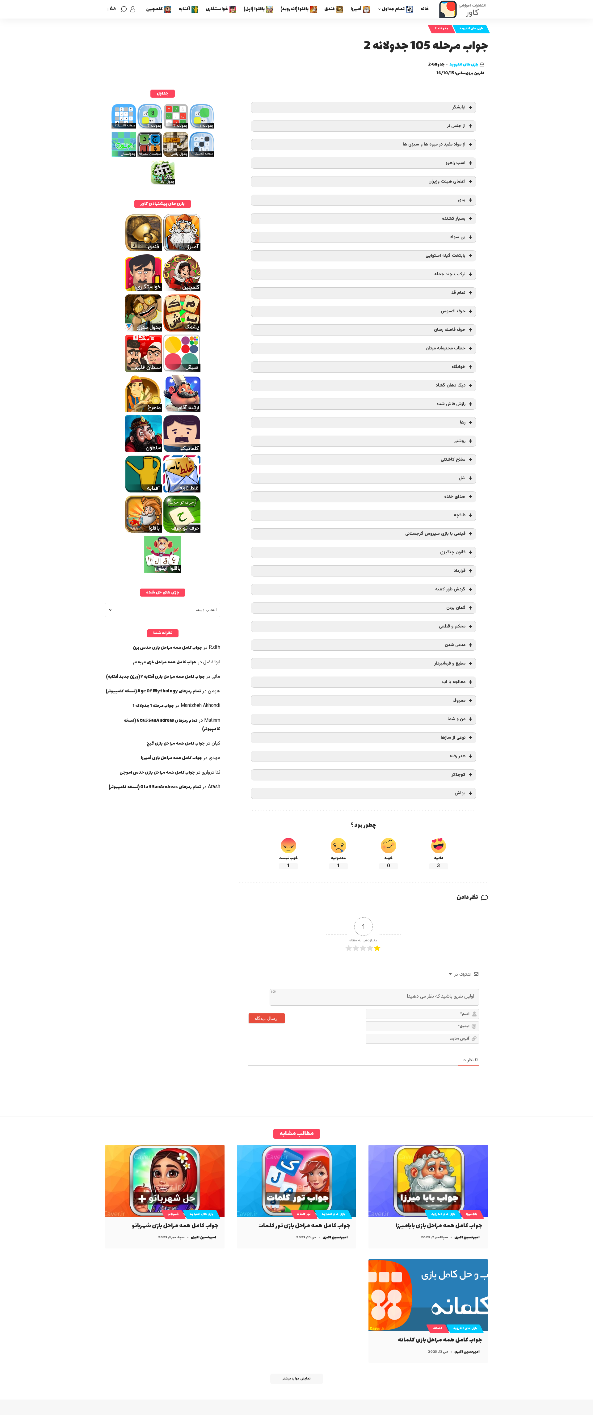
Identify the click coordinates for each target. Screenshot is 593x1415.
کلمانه (437, 1328)
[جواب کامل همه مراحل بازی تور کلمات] (296, 1181)
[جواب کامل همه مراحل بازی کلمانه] (428, 1295)
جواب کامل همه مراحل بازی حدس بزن (167, 648)
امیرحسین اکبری (467, 1237)
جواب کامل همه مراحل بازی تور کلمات (304, 1225)
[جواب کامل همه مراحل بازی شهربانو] (165, 1181)
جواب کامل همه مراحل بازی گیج (175, 743)
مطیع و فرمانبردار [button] (449, 663)
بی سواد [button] (457, 237)
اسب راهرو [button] (455, 163)
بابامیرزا (471, 1214)
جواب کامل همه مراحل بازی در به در (164, 662)
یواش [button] (460, 793)
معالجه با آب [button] (453, 682)
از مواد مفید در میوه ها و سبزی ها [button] (434, 144)
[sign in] (133, 9)
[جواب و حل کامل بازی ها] (463, 9)
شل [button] (462, 478)
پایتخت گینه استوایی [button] (445, 255)
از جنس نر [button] (456, 125)
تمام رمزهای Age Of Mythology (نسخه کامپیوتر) (153, 691)
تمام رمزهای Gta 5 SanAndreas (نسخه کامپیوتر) (154, 787)
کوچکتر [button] (458, 774)
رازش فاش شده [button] (450, 404)
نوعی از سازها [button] (453, 737)
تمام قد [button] (458, 292)
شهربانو (173, 1214)
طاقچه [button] (459, 515)
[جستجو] (123, 9)
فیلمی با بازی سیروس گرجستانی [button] (435, 533)
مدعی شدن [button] (455, 644)
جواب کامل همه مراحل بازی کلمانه (440, 1340)
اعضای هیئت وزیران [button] (446, 181)
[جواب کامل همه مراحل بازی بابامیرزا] (428, 1181)
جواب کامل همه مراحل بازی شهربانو (175, 1225)
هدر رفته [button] (457, 756)
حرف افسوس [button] (453, 311)
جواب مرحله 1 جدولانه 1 (153, 706)
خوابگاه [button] (458, 366)
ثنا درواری (211, 772)
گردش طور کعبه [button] (450, 589)
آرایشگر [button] (458, 107)
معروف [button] (458, 700)
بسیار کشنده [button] (453, 218)
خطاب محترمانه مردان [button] (445, 348)
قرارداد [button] (459, 570)
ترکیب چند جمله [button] (449, 274)
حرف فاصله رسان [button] (449, 329)
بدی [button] (461, 200)
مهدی (214, 758)
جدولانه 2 (441, 29)
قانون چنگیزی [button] (452, 552)
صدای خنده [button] (454, 496)
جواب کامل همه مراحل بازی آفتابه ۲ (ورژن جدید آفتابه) (155, 677)
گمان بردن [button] (455, 607)
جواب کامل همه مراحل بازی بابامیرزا (439, 1225)
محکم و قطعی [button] (452, 626)
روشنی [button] (459, 441)
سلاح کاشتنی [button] (453, 459)
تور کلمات (304, 1214)
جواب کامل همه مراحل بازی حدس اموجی (157, 772)
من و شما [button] (456, 719)
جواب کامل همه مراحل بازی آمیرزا (171, 758)
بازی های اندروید (471, 29)
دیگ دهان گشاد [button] (450, 385)
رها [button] (462, 422)
